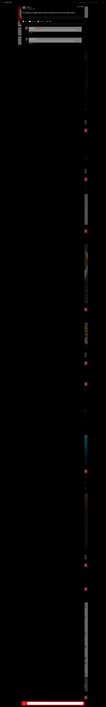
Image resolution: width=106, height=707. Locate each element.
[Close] (83, 7)
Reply (34, 32)
